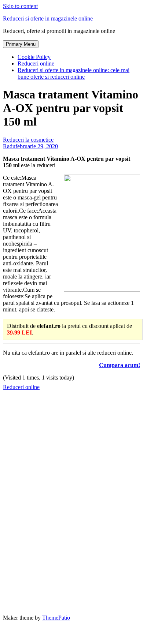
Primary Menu (21, 44)
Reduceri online (36, 63)
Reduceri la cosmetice (28, 140)
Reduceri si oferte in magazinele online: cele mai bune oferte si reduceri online (73, 73)
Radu (9, 146)
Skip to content (20, 6)
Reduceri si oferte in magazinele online (48, 18)
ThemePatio (56, 617)
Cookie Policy (34, 57)
